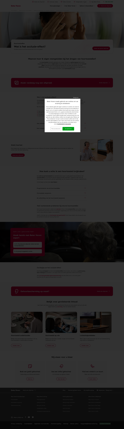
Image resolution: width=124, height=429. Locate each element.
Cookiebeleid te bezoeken (64, 124)
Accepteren (68, 129)
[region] (62, 115)
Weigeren (76, 97)
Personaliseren (55, 129)
